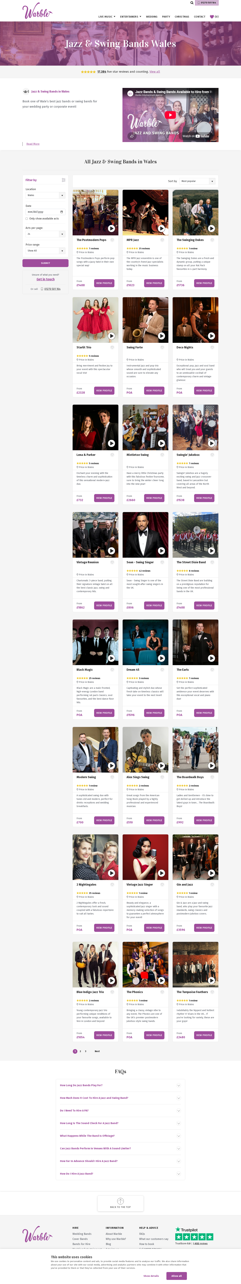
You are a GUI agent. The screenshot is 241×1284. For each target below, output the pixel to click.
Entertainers (129, 16)
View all (155, 71)
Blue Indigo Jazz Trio (90, 992)
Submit (45, 263)
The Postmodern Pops (91, 240)
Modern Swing (86, 777)
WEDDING (152, 16)
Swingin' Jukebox (188, 455)
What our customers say (153, 1239)
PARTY (166, 16)
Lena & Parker (86, 455)
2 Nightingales (86, 884)
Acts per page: (34, 227)
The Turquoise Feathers (192, 992)
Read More (33, 143)
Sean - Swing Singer (140, 562)
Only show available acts (44, 218)
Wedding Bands (81, 1233)
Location (31, 189)
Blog (108, 1244)
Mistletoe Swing (138, 455)
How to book (146, 1244)
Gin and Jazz (185, 884)
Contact (199, 16)
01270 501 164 (208, 2)
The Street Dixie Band (191, 562)
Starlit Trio (84, 347)
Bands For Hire (81, 1244)
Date (28, 205)
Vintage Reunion (88, 562)
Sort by (172, 181)
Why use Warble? (116, 1239)
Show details (151, 1275)
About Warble (114, 1233)
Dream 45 (133, 670)
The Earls (183, 670)
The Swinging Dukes (190, 240)
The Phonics (135, 992)
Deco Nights (185, 347)
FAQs (142, 1233)
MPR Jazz (133, 240)
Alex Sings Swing (138, 777)
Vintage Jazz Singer (140, 884)
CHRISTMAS (182, 16)
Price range (33, 244)
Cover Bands (80, 1239)
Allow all (176, 1275)
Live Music (105, 16)
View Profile (104, 283)
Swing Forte (135, 347)
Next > (97, 1052)
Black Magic (85, 670)
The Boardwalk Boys (190, 777)
